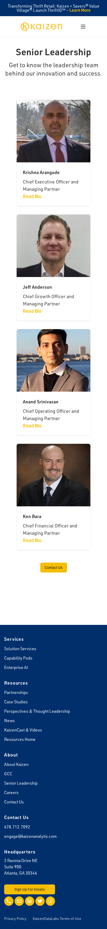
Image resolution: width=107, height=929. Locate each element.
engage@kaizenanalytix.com (30, 836)
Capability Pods (18, 658)
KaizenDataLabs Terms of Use (57, 918)
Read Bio (32, 196)
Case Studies (16, 701)
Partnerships (16, 692)
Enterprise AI (16, 667)
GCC (8, 773)
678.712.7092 (17, 826)
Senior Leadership (21, 783)
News (9, 720)
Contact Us (54, 567)
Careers (11, 792)
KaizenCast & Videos (23, 730)
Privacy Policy (15, 918)
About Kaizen (16, 764)
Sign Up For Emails (29, 889)
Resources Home (20, 739)
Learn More (80, 10)
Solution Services (20, 648)
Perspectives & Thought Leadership (37, 711)
